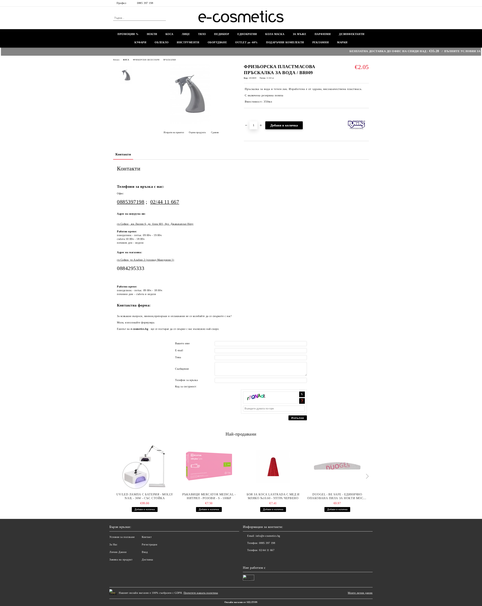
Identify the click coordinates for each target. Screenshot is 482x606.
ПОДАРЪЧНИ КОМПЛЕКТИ (285, 42)
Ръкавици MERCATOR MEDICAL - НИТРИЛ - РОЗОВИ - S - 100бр (209, 496)
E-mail (179, 350)
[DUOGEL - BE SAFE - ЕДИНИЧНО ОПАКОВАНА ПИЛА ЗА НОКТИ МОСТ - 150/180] (337, 466)
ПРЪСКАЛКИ (169, 60)
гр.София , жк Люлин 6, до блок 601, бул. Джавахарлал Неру (155, 224)
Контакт (147, 537)
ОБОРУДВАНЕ (217, 42)
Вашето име (182, 343)
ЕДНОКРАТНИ (247, 34)
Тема (178, 357)
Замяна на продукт (121, 559)
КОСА (169, 34)
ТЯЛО (202, 34)
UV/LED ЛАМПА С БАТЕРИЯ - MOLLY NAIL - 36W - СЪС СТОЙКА (144, 496)
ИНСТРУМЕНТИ (188, 42)
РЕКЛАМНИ (320, 42)
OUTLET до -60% (246, 42)
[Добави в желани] (251, 114)
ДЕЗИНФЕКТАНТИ (351, 34)
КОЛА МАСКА (274, 34)
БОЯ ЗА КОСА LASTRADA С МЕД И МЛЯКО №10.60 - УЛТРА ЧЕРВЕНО (273, 496)
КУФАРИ (140, 42)
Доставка (147, 559)
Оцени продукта (197, 132)
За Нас (113, 544)
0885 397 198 (145, 3)
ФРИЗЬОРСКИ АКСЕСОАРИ (146, 60)
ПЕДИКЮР (221, 34)
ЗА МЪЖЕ (299, 34)
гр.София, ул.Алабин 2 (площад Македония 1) (145, 260)
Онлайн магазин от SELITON (241, 602)
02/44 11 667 (164, 202)
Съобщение (182, 368)
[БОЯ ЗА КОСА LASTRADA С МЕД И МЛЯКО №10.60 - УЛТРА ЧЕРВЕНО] (273, 466)
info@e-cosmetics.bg (268, 536)
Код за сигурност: (186, 386)
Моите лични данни (360, 593)
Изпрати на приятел (174, 132)
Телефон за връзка (186, 380)
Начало (116, 60)
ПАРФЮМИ (323, 34)
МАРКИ (342, 42)
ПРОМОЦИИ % (128, 34)
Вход (145, 552)
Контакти (123, 154)
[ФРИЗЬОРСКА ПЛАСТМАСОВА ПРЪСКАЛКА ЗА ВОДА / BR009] (190, 123)
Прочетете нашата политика (201, 593)
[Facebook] (367, 3)
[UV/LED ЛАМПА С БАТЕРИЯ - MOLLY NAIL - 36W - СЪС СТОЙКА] (144, 466)
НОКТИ (152, 34)
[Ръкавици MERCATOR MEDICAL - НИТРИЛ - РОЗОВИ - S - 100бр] (209, 466)
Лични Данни (118, 552)
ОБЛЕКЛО (162, 42)
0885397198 (130, 202)
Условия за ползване (122, 537)
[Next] (366, 476)
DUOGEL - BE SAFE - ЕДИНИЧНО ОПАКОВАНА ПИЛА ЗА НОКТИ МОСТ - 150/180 (337, 496)
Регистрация (149, 544)
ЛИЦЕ (186, 34)
